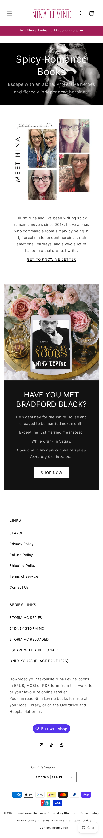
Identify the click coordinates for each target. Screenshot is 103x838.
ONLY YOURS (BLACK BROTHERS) (39, 661)
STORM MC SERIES (26, 618)
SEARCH (17, 533)
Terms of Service (24, 576)
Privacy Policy (22, 544)
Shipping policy (80, 820)
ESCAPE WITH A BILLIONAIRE (35, 650)
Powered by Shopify (61, 813)
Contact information (54, 827)
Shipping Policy (23, 565)
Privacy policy (26, 820)
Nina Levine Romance (31, 813)
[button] (9, 13)
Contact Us (19, 587)
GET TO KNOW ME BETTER (51, 259)
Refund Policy (21, 555)
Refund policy (89, 813)
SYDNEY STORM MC (27, 628)
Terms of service (52, 820)
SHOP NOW (51, 472)
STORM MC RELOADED (29, 639)
